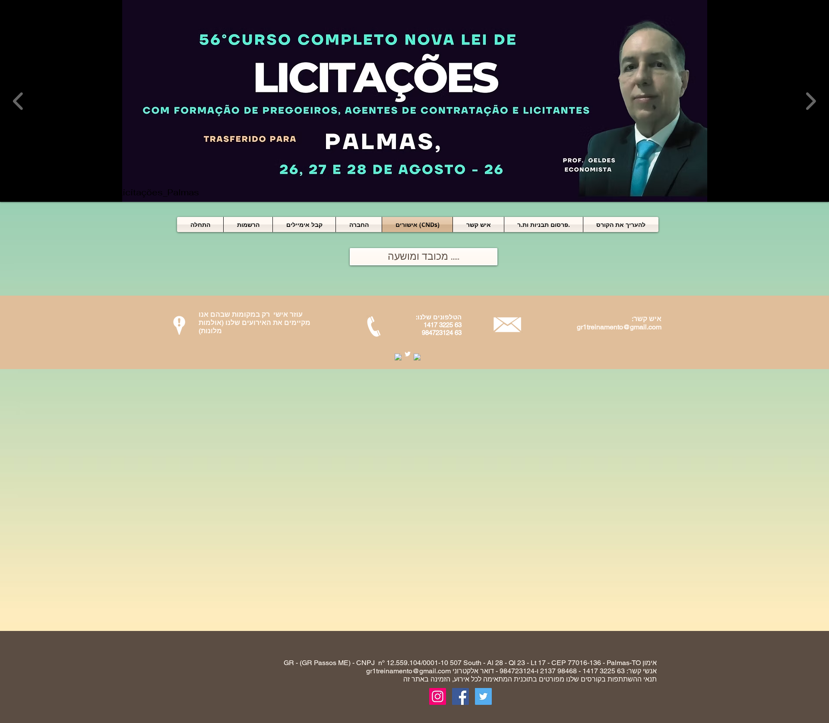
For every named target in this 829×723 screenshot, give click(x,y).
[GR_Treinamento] (437, 696)
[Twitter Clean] (407, 353)
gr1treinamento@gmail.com (619, 327)
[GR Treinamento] (460, 696)
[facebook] (398, 357)
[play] (811, 194)
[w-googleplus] (417, 357)
